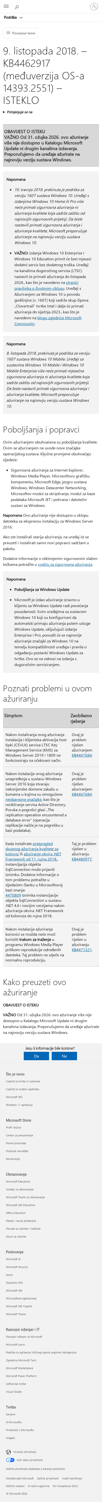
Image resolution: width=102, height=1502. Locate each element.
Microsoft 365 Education (20, 1205)
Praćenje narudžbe (17, 1151)
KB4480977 (82, 859)
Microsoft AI (13, 1259)
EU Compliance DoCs (65, 1486)
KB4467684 (82, 755)
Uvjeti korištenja (72, 1478)
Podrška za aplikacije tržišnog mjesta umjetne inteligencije (41, 1352)
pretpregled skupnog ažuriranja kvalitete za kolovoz (31, 848)
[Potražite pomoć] (17, 6)
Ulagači (10, 1438)
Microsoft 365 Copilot (19, 1306)
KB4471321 (82, 949)
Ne (64, 1055)
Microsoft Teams (16, 1314)
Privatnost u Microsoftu (20, 1430)
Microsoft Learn (15, 1344)
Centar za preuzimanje (19, 1135)
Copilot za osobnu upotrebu (22, 1089)
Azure (9, 1275)
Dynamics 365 (14, 1282)
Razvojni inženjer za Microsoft (24, 1336)
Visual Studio (14, 1391)
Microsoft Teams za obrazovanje (25, 1197)
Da (36, 1055)
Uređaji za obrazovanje (20, 1189)
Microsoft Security (17, 1267)
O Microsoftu (14, 1422)
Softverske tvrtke (16, 1384)
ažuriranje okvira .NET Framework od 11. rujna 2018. (33, 856)
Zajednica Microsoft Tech (21, 1360)
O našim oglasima (39, 1486)
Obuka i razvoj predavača (21, 1221)
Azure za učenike (16, 1236)
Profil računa (13, 1127)
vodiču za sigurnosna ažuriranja (65, 564)
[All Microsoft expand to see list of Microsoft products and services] (6, 7)
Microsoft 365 (14, 1097)
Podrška (11, 17)
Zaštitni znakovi (15, 1486)
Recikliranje (13, 1159)
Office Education (16, 1213)
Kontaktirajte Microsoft (20, 1478)
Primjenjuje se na (19, 112)
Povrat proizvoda (16, 1143)
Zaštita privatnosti (48, 1478)
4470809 (13, 895)
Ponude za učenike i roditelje (23, 1228)
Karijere (10, 1414)
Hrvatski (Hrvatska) (24, 1452)
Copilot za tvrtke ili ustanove (23, 1081)
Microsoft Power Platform (21, 1376)
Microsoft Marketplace (19, 1368)
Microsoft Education (18, 1181)
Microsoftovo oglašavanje (21, 1298)
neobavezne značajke (23, 799)
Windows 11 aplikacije (19, 1105)
